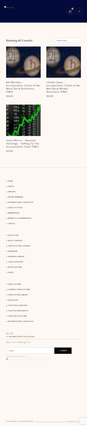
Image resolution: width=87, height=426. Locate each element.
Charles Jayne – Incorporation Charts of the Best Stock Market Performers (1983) (63, 87)
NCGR (14, 421)
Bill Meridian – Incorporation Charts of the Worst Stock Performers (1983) (23, 87)
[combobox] (68, 40)
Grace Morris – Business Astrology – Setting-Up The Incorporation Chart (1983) (22, 143)
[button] (23, 64)
